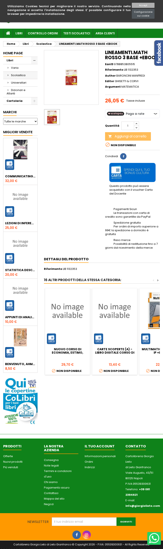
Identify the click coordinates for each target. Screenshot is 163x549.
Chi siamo (51, 482)
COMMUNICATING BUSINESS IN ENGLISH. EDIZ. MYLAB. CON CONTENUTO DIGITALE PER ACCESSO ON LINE (20, 176)
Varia (14, 68)
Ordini (89, 462)
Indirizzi (90, 467)
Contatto (135, 446)
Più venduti (10, 467)
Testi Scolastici (76, 33)
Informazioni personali (100, 456)
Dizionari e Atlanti (16, 91)
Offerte (8, 456)
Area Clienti (105, 33)
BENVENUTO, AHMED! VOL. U (20, 364)
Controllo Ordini (43, 33)
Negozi (49, 504)
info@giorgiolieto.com (142, 506)
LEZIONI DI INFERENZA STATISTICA (20, 223)
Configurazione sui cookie (143, 13)
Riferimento (114, 70)
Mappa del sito (54, 499)
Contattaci (51, 493)
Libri (18, 33)
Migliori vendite (17, 132)
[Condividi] (123, 156)
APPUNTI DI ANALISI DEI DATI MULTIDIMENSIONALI (20, 317)
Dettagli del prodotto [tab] (66, 259)
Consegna (51, 460)
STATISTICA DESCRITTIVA (20, 270)
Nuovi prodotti (12, 462)
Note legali (51, 466)
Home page (13, 53)
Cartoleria (14, 101)
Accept (143, 5)
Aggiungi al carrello (127, 136)
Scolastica (18, 75)
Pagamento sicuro (57, 488)
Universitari (18, 83)
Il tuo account (100, 446)
